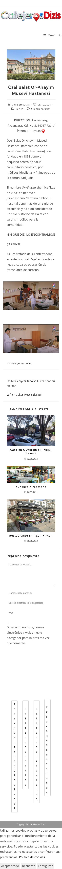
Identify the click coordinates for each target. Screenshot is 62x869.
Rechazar (28, 866)
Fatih (28, 363)
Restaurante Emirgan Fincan (31, 535)
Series (19, 108)
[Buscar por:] (59, 35)
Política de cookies (32, 857)
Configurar (45, 866)
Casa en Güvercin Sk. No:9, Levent (31, 451)
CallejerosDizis (21, 104)
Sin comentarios (41, 108)
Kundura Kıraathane (31, 487)
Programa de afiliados (47, 750)
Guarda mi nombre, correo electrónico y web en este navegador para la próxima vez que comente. (28, 635)
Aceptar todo (10, 866)
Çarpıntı (21, 363)
